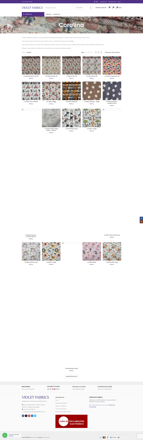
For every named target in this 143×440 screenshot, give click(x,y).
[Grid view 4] (101, 52)
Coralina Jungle (92, 129)
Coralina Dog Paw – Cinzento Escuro (31, 236)
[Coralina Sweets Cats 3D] (31, 65)
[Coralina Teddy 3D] (71, 91)
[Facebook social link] (95, 1)
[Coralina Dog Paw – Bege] (91, 91)
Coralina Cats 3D (71, 76)
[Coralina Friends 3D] (51, 65)
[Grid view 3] (98, 52)
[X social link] (26, 416)
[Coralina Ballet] (91, 251)
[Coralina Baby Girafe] (71, 304)
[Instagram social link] (97, 1)
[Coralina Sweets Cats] (31, 251)
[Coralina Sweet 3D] (91, 65)
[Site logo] (32, 7)
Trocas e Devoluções (60, 408)
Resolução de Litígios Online (62, 411)
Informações (59, 397)
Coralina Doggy (51, 101)
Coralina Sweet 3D (91, 76)
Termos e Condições (60, 406)
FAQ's (57, 400)
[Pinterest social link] (29, 416)
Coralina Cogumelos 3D (112, 76)
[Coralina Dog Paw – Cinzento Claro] (112, 91)
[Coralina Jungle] (91, 118)
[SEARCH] (91, 8)
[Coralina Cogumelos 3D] (112, 65)
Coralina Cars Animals (31, 101)
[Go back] (57, 25)
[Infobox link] (33, 388)
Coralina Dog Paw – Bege (91, 101)
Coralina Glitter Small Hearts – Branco (51, 129)
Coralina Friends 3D (51, 76)
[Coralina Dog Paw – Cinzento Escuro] (31, 171)
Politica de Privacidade (61, 403)
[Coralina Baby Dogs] (71, 118)
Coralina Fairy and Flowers (112, 235)
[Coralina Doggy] (51, 91)
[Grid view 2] (96, 52)
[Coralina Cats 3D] (71, 65)
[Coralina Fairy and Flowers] (112, 171)
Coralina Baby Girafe (71, 368)
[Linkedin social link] (32, 416)
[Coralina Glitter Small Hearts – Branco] (51, 118)
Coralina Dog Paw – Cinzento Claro (112, 102)
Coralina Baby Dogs (71, 129)
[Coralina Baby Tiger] (112, 251)
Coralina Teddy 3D (71, 101)
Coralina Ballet (91, 262)
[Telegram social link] (35, 416)
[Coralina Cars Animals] (31, 91)
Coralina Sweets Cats (31, 262)
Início (23, 52)
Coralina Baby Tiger (112, 262)
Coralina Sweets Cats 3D (31, 76)
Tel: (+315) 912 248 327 (27, 1)
